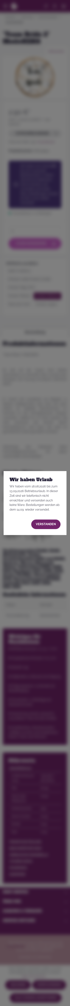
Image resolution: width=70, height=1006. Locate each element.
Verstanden (46, 524)
